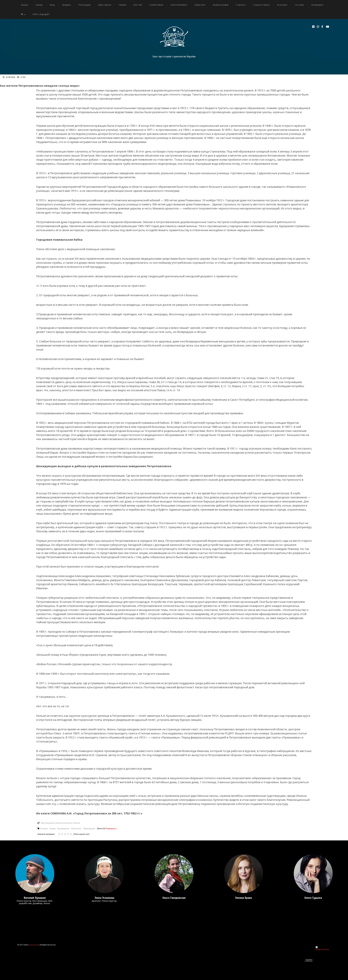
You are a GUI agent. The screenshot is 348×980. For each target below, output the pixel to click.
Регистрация (84, 5)
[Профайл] (34, 873)
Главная (122, 5)
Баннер (39, 5)
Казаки (53, 828)
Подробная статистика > (309, 960)
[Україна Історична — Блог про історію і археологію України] (174, 36)
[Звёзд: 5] (71, 834)
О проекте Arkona (261, 5)
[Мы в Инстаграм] (318, 26)
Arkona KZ (33, 945)
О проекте (241, 5)
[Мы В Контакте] (313, 26)
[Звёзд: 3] (65, 834)
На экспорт (282, 5)
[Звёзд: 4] (68, 834)
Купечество (76, 828)
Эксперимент (317, 5)
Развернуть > (111, 828)
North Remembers (179, 5)
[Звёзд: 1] (59, 834)
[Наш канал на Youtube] (327, 26)
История (44, 828)
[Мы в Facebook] (323, 26)
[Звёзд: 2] (62, 834)
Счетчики (299, 5)
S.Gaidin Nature (156, 5)
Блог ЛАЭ (137, 5)
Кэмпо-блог (200, 5)
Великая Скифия (221, 5)
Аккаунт (24, 5)
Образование (89, 828)
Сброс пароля (104, 5)
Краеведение (63, 828)
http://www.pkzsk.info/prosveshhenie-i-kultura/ (60, 823)
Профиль (66, 5)
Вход (52, 5)
